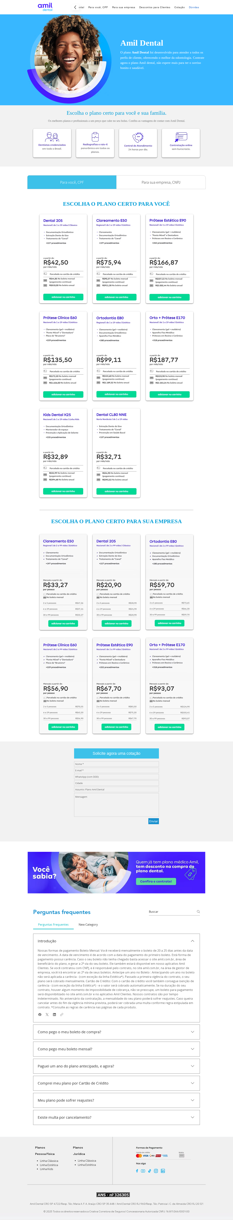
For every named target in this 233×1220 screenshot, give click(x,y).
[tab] (53, 924)
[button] (116, 753)
